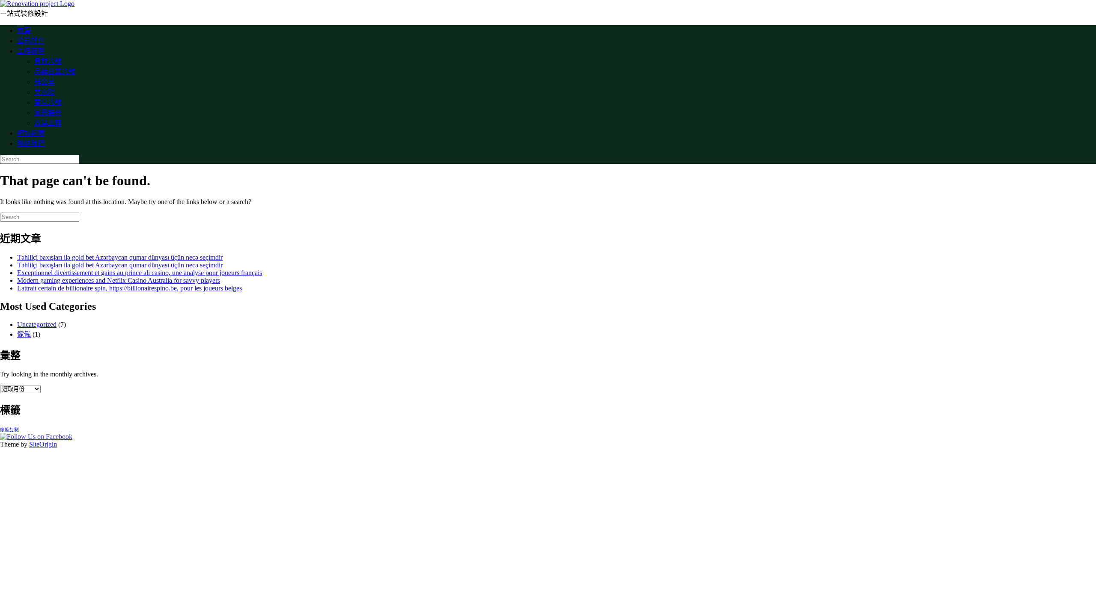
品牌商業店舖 (54, 71)
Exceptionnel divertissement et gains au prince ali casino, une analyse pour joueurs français (139, 272)
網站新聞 (31, 133)
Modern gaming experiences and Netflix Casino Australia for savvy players (118, 280)
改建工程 (48, 123)
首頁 (24, 30)
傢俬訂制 (9, 429)
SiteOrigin (43, 444)
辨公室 (44, 82)
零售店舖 (48, 102)
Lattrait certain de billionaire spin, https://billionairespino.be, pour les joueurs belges (129, 288)
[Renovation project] (37, 3)
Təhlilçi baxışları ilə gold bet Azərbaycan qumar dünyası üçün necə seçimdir (120, 257)
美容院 (44, 92)
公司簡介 (31, 40)
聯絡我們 (31, 143)
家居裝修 (48, 112)
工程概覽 (31, 51)
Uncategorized (37, 324)
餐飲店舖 (48, 61)
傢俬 (24, 334)
